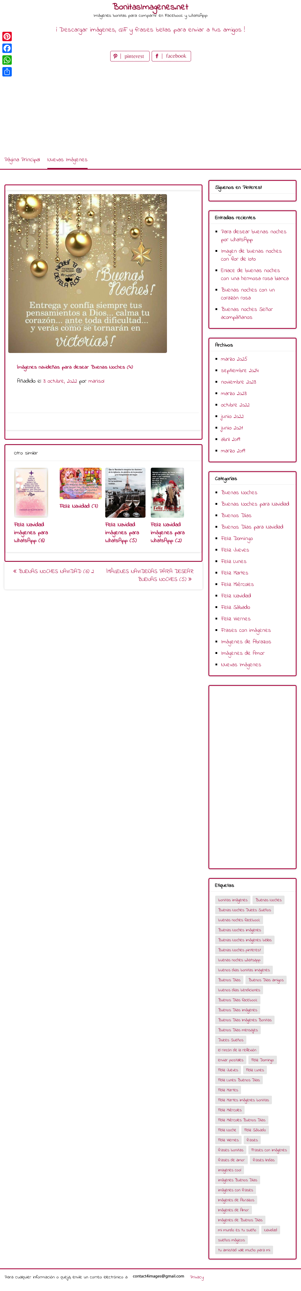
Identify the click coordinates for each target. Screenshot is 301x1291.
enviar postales (230, 1060)
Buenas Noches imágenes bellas (245, 940)
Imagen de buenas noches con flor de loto (251, 255)
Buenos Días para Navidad (252, 527)
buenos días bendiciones (239, 990)
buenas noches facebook (239, 920)
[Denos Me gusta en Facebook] (171, 60)
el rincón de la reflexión (237, 1050)
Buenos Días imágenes (237, 1010)
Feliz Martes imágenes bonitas (243, 1100)
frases (252, 1140)
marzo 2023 (234, 394)
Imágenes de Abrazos (246, 642)
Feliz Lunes (234, 562)
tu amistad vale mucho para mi (244, 1250)
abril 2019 (230, 440)
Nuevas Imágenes (67, 160)
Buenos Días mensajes (238, 1030)
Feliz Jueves (235, 550)
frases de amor (231, 1160)
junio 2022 (232, 417)
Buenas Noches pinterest (239, 950)
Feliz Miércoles (237, 585)
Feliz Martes (234, 573)
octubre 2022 (235, 405)
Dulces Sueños (230, 1040)
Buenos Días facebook (237, 1000)
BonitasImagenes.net (150, 7)
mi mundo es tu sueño (237, 1230)
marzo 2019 (233, 451)
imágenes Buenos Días (237, 1180)
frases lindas (264, 1160)
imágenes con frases (235, 1190)
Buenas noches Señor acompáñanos (247, 313)
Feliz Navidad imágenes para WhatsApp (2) (168, 533)
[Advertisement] (150, 107)
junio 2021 (232, 428)
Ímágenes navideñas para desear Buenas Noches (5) (150, 576)
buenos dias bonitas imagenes (244, 970)
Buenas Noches (239, 493)
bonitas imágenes (233, 900)
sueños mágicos (231, 1240)
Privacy (197, 1277)
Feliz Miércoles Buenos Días (241, 1120)
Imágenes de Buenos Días (240, 1220)
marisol (96, 381)
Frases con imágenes (246, 630)
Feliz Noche (227, 1130)
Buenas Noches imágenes (239, 930)
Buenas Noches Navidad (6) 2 (55, 572)
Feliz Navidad (236, 596)
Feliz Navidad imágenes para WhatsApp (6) (31, 533)
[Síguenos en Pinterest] (131, 60)
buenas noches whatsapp (239, 960)
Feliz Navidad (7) (79, 506)
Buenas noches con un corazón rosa (248, 294)
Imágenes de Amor (243, 653)
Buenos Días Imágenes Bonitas (245, 1020)
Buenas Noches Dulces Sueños (244, 910)
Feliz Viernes (236, 619)
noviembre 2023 (238, 382)
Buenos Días (236, 516)
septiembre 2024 (240, 371)
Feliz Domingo (237, 539)
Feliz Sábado (235, 608)
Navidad (270, 1230)
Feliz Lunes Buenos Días (239, 1080)
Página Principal (22, 160)
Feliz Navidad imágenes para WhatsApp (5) (122, 533)
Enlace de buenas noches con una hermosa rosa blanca (255, 275)
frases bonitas (230, 1150)
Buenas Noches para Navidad (255, 504)
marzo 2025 (234, 359)
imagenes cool (229, 1170)
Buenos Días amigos (266, 980)
